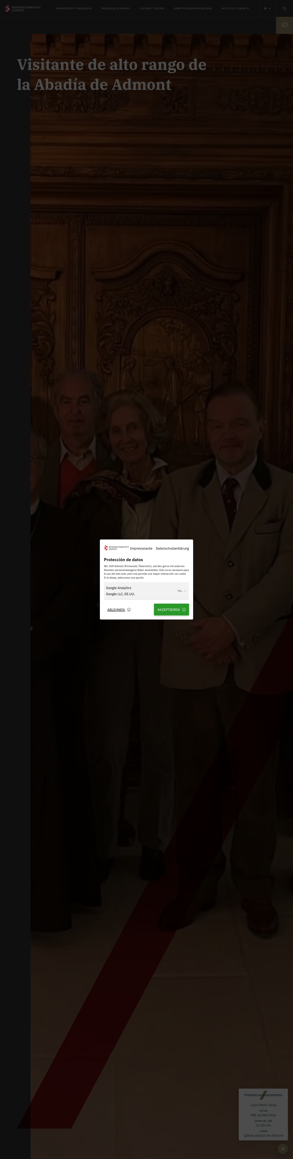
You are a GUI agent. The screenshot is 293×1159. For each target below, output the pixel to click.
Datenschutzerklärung (172, 548)
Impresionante (141, 548)
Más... (180, 590)
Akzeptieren (169, 609)
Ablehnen (116, 609)
